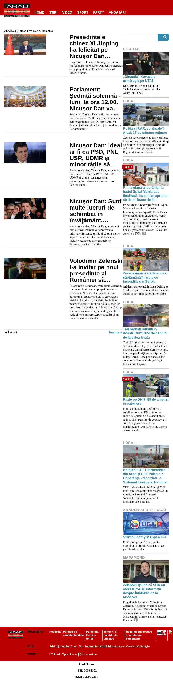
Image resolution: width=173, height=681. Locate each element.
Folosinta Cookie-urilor (92, 635)
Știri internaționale (91, 646)
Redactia (55, 631)
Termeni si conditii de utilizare (111, 635)
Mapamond (134, 557)
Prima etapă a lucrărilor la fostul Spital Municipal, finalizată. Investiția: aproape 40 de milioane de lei (145, 194)
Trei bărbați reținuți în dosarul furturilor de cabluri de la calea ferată (145, 333)
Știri (30, 646)
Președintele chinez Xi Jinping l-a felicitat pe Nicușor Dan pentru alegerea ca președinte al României (96, 46)
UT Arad (131, 49)
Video (67, 12)
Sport (82, 12)
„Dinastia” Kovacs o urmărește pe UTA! (139, 79)
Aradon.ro (35, 631)
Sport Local (69, 654)
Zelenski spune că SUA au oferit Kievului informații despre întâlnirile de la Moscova (144, 591)
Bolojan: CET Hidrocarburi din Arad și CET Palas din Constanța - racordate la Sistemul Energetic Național (145, 476)
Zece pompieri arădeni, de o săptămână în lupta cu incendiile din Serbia (145, 277)
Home (39, 12)
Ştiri (53, 12)
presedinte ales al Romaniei (36, 31)
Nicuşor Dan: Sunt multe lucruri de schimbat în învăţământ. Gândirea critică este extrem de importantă (95, 211)
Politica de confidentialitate (73, 633)
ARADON (10, 31)
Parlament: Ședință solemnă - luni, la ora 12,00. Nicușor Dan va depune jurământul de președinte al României (96, 99)
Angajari (117, 12)
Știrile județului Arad (63, 646)
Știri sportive (88, 654)
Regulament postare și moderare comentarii (139, 635)
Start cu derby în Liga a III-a (144, 537)
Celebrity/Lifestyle (138, 646)
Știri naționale (114, 646)
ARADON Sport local (145, 510)
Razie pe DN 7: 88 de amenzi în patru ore (145, 401)
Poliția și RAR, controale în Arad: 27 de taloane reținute (145, 130)
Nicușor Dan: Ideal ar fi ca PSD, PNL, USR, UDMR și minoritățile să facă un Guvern (96, 155)
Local (129, 101)
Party (98, 12)
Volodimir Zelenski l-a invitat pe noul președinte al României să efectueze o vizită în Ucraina (96, 270)
